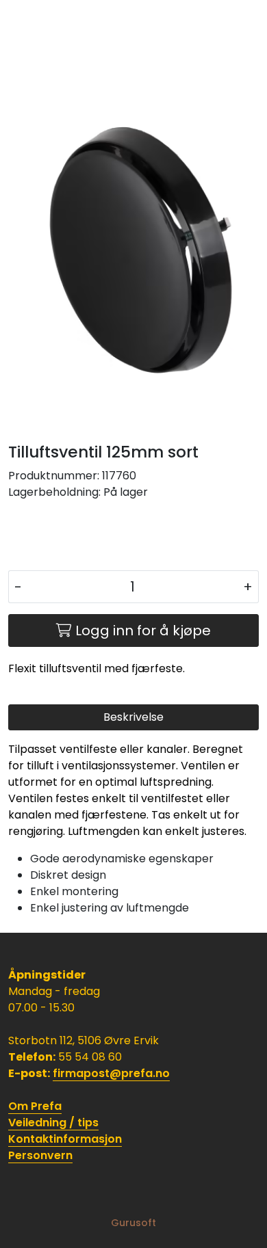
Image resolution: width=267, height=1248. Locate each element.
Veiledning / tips (53, 1122)
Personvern (40, 1155)
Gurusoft (133, 1223)
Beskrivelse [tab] (133, 717)
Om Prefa (35, 1106)
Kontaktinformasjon (65, 1139)
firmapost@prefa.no (111, 1073)
